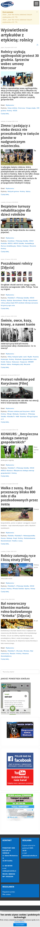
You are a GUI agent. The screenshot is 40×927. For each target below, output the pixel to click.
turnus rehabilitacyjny (9, 246)
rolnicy (10, 110)
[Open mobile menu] (36, 3)
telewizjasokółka (29, 535)
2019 (31, 241)
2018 (32, 468)
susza (4, 538)
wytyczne (24, 362)
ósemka (23, 416)
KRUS (11, 243)
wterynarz (16, 362)
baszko (13, 653)
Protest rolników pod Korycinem (19, 411)
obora (9, 362)
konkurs (10, 470)
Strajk (26, 300)
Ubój (10, 357)
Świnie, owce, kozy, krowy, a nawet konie (18, 323)
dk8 (18, 416)
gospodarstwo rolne (30, 359)
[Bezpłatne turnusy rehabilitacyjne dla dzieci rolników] (17, 223)
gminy (28, 588)
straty (33, 588)
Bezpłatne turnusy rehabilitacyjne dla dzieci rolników (16, 210)
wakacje (26, 246)
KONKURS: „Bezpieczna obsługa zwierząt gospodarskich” (19, 438)
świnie (4, 364)
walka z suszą (17, 541)
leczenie (33, 246)
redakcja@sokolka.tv (9, 871)
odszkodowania (30, 538)
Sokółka (11, 535)
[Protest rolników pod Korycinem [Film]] (17, 393)
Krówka (26, 651)
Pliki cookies (6, 894)
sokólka (4, 243)
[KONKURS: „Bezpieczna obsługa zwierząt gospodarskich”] (17, 452)
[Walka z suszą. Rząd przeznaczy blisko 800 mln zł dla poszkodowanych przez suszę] (17, 514)
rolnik (3, 362)
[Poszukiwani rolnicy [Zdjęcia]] (17, 277)
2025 (15, 110)
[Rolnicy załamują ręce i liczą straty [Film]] (17, 569)
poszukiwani (18, 300)
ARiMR (31, 362)
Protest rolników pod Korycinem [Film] (18, 381)
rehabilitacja (30, 243)
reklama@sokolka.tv (29, 855)
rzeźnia (36, 357)
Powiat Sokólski (18, 588)
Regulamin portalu (8, 892)
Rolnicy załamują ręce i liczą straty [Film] (18, 558)
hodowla (19, 359)
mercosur (22, 108)
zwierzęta (5, 359)
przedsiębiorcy (7, 656)
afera (9, 364)
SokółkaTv (11, 298)
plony (28, 191)
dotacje (9, 538)
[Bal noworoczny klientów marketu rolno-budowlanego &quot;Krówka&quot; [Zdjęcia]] (17, 623)
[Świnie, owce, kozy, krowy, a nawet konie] (17, 335)
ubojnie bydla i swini (20, 357)
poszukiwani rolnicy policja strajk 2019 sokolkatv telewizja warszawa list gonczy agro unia (19, 303)
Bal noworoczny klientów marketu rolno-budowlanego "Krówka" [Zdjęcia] (16, 610)
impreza (26, 653)
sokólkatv (11, 241)
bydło (30, 357)
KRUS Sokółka (19, 243)
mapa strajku (31, 108)
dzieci (20, 246)
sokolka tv (23, 414)
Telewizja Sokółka (22, 241)
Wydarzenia (10, 105)
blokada (16, 414)
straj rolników (12, 108)
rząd (15, 538)
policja (10, 300)
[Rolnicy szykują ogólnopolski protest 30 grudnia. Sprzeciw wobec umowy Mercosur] (17, 79)
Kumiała (20, 651)
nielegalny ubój (18, 364)
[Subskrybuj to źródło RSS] (37, 45)
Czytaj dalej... (5, 113)
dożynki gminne (13, 191)
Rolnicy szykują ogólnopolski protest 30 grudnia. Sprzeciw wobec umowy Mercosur (20, 60)
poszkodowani (6, 541)
